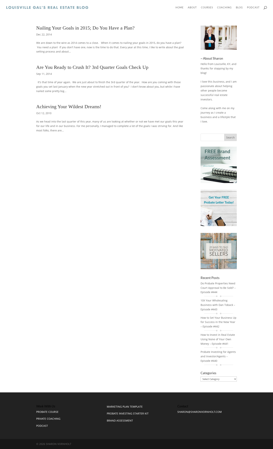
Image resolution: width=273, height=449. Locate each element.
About (192, 7)
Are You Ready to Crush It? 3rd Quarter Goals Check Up (92, 67)
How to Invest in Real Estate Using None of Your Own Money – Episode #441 (218, 339)
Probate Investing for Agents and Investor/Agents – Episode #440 (218, 356)
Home (180, 7)
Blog (239, 7)
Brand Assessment (120, 420)
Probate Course (47, 412)
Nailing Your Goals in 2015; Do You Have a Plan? (85, 28)
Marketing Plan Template (125, 406)
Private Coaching (48, 418)
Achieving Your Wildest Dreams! (68, 106)
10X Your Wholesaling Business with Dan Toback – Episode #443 (218, 305)
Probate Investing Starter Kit (128, 413)
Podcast (253, 7)
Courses (207, 7)
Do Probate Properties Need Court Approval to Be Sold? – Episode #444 (218, 288)
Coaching (224, 7)
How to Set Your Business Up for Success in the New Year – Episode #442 (218, 322)
